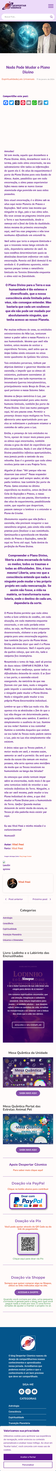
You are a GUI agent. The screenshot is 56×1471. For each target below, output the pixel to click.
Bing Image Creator (26, 856)
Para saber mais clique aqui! (28, 1170)
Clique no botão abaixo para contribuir (28, 1189)
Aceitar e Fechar (28, 1457)
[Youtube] (34, 1391)
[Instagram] (28, 1391)
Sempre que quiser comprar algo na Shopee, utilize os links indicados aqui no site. (28, 1284)
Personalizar (28, 1465)
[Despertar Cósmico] (14, 5)
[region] (28, 1448)
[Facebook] (21, 1391)
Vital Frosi (18, 844)
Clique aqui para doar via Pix (28, 1258)
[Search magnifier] (51, 17)
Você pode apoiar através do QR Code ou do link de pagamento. (28, 1228)
